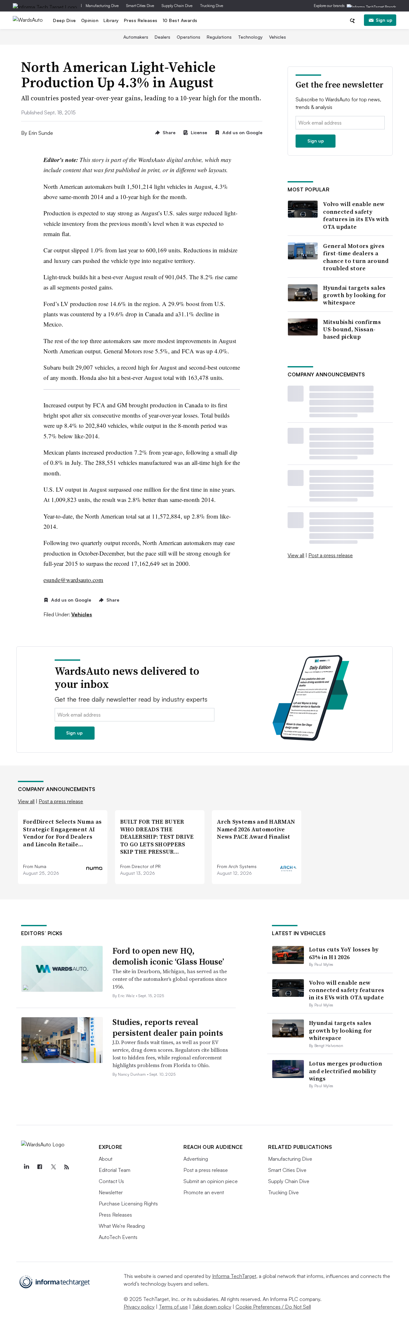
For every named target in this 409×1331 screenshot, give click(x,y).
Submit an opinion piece (210, 1181)
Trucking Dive (211, 5)
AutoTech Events (118, 1237)
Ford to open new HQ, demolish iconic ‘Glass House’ (168, 956)
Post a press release (330, 555)
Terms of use (173, 1307)
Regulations (219, 37)
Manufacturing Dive (102, 5)
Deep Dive (64, 20)
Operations (188, 37)
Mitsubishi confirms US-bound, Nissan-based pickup (352, 329)
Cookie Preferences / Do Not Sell (273, 1307)
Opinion (90, 20)
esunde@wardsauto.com (73, 580)
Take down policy (211, 1307)
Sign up (384, 20)
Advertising (195, 1159)
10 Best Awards (180, 20)
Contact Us (111, 1181)
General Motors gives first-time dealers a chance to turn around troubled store (356, 257)
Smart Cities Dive (140, 5)
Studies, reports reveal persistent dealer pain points (167, 1027)
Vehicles (277, 37)
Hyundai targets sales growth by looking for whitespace (354, 295)
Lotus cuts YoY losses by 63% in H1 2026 (343, 953)
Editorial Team (114, 1170)
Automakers (135, 37)
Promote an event (203, 1192)
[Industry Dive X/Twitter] (53, 1167)
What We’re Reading (122, 1226)
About (105, 1159)
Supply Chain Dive (177, 5)
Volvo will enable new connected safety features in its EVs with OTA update (356, 215)
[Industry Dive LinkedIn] (26, 1167)
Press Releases (141, 20)
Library (111, 20)
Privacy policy (139, 1307)
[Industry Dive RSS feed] (66, 1167)
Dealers (162, 37)
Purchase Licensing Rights (128, 1203)
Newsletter (111, 1192)
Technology (250, 37)
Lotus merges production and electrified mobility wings (345, 1070)
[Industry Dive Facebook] (39, 1167)
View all (296, 555)
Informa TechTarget (234, 1276)
